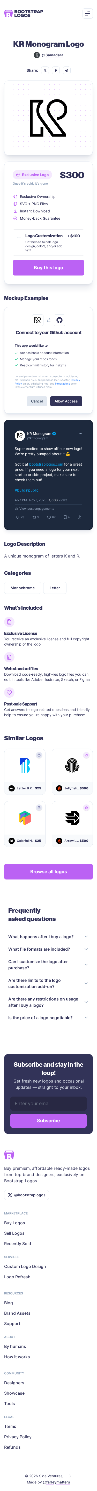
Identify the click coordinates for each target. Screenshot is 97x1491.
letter (55, 588)
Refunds (12, 1447)
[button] (45, 70)
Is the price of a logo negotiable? (40, 1017)
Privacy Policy (18, 1436)
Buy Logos (14, 1222)
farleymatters (58, 1482)
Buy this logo (48, 267)
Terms (10, 1426)
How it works (17, 1356)
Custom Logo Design (25, 1266)
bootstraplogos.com (46, 464)
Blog (8, 1302)
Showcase (14, 1393)
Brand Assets (17, 1313)
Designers (14, 1382)
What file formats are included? (39, 949)
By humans (15, 1346)
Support (12, 1323)
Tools (9, 1403)
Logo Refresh (17, 1276)
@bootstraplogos (30, 1195)
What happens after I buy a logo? (41, 936)
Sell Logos (14, 1233)
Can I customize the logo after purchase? (38, 964)
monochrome (23, 588)
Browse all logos (48, 871)
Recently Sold (17, 1243)
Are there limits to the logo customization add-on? (34, 983)
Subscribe (48, 1120)
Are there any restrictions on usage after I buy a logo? (43, 1002)
